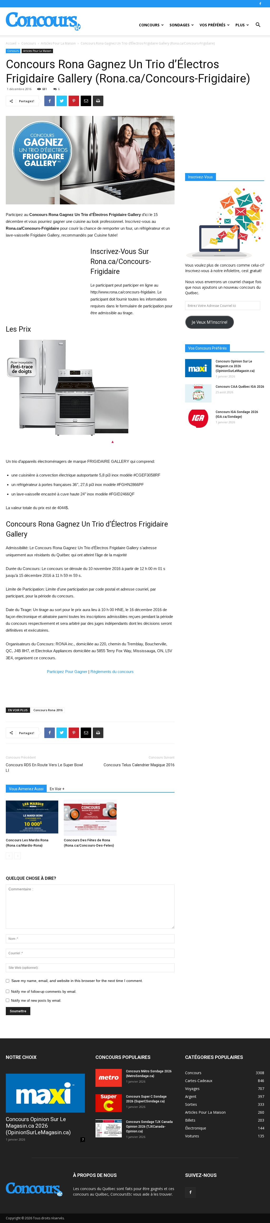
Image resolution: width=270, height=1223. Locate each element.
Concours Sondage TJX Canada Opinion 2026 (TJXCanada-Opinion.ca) (149, 1126)
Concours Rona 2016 (47, 710)
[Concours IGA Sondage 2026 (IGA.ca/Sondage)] (198, 419)
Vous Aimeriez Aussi (26, 789)
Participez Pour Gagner (67, 671)
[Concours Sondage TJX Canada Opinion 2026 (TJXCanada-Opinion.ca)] (108, 1128)
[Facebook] (260, 3)
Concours (149, 24)
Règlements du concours (112, 671)
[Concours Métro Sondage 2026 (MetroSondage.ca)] (108, 1078)
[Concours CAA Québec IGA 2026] (198, 393)
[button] (258, 25)
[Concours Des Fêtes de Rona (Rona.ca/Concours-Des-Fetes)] (90, 818)
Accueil (11, 43)
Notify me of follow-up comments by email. (43, 992)
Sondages (180, 24)
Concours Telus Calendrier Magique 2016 (139, 765)
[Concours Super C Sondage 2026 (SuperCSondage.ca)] (108, 1103)
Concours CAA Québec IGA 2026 (240, 387)
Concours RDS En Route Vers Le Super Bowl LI (44, 768)
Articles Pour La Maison (58, 43)
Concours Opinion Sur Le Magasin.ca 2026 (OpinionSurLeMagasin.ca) (235, 366)
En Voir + (57, 789)
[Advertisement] (45, 281)
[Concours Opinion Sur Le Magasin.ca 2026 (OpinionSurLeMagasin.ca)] (198, 368)
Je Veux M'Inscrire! (209, 322)
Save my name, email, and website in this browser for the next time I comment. (77, 981)
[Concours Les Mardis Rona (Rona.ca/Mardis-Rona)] (32, 818)
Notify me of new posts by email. (36, 1001)
